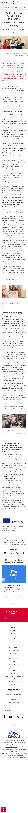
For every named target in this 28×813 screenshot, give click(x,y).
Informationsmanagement (8, 117)
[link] (14, 630)
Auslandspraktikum (20, 540)
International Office (15, 273)
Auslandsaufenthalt (10, 540)
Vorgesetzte (10, 275)
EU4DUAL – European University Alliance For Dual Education (14, 751)
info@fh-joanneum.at (14, 702)
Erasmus (23, 544)
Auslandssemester (16, 544)
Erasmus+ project (6, 544)
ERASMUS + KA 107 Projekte (11, 91)
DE (18, 3)
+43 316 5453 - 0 (14, 699)
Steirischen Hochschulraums (11, 742)
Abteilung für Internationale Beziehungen (14, 542)
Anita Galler (5, 86)
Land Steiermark (18, 755)
